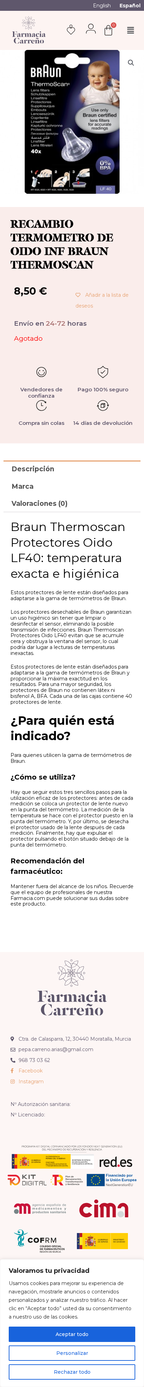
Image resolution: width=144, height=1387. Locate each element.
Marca (23, 486)
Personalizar (72, 1353)
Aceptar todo (72, 1334)
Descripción (33, 469)
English (102, 5)
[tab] (72, 469)
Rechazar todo (72, 1372)
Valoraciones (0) (39, 504)
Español (130, 5)
